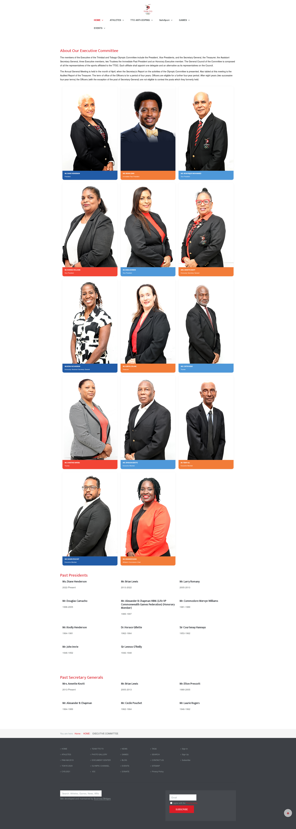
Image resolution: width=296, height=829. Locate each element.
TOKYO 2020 (67, 765)
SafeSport (164, 20)
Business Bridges (102, 798)
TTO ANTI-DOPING (140, 20)
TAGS (154, 748)
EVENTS (98, 28)
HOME (97, 20)
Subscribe (186, 760)
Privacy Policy (158, 771)
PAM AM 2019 (68, 760)
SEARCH (156, 754)
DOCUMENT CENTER (101, 760)
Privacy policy (191, 803)
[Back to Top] (288, 813)
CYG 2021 (66, 771)
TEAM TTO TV (98, 748)
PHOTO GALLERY (99, 754)
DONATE (125, 771)
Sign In (185, 748)
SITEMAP (156, 765)
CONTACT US (158, 760)
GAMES (183, 20)
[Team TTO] (148, 8)
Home (77, 733)
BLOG (124, 760)
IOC (93, 771)
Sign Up (185, 754)
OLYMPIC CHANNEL (100, 765)
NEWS (124, 748)
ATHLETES (116, 20)
